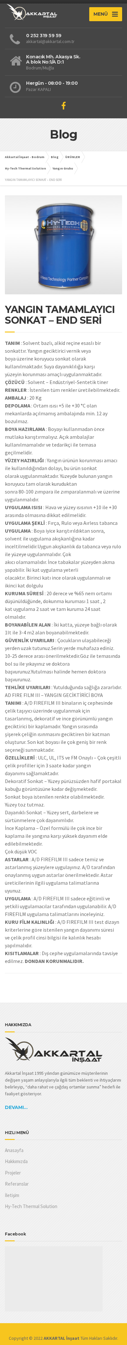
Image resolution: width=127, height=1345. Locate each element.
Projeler (13, 1173)
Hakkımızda (16, 1161)
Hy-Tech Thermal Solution (31, 1206)
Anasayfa (14, 1150)
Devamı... (16, 1107)
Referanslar (17, 1184)
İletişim (12, 1195)
